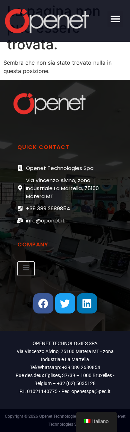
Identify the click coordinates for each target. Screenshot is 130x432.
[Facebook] (43, 303)
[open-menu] (26, 268)
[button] (115, 19)
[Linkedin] (87, 303)
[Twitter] (65, 303)
